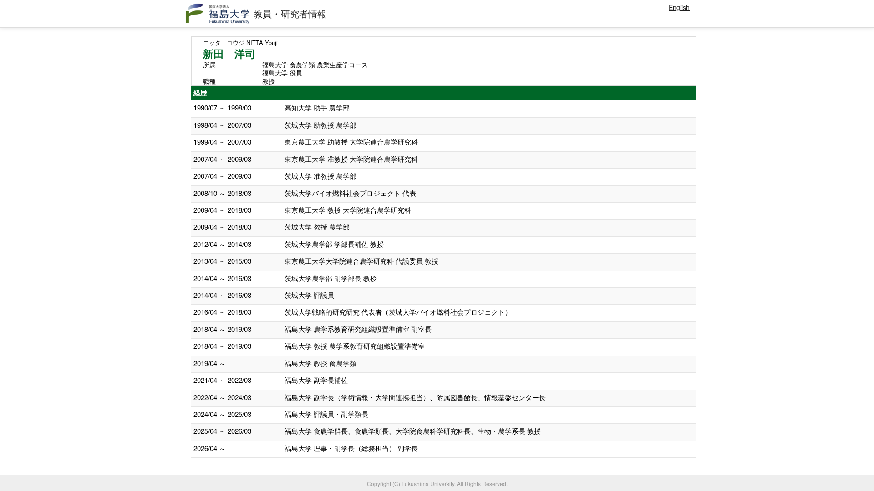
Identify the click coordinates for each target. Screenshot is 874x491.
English (679, 7)
